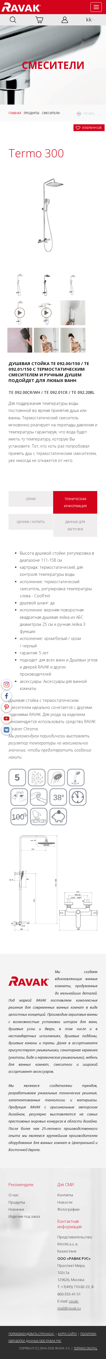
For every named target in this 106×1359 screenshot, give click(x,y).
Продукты (31, 113)
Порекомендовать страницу (31, 1334)
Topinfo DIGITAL (86, 1348)
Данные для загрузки (75, 525)
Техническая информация (75, 502)
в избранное (91, 128)
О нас (13, 1194)
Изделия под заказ (24, 1216)
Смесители (51, 113)
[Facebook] (6, 696)
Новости (64, 1202)
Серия (31, 499)
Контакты (65, 1194)
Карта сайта (67, 1334)
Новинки (16, 1209)
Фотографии (68, 1209)
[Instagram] (6, 685)
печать (89, 114)
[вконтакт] (6, 730)
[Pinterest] (6, 707)
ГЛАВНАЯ (14, 113)
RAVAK (21, 7)
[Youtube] (6, 718)
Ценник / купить (31, 522)
